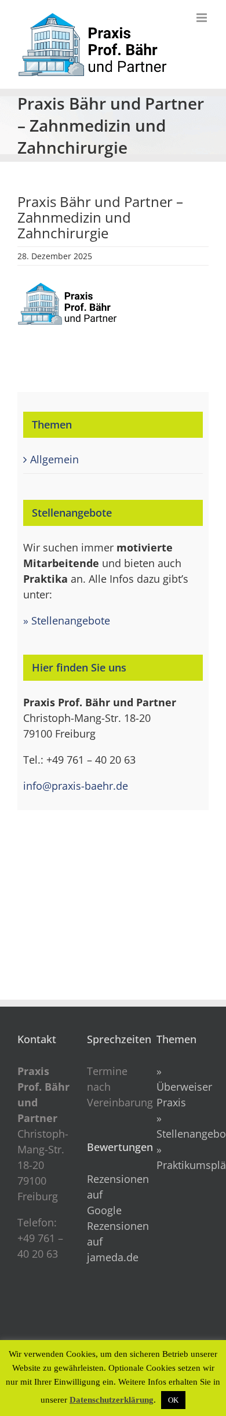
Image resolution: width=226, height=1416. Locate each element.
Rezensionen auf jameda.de (113, 1241)
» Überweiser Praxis (184, 1086)
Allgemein (54, 459)
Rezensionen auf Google (113, 1194)
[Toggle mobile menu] (202, 18)
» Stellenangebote (66, 620)
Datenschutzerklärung (112, 1399)
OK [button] (173, 1400)
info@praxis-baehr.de (75, 786)
